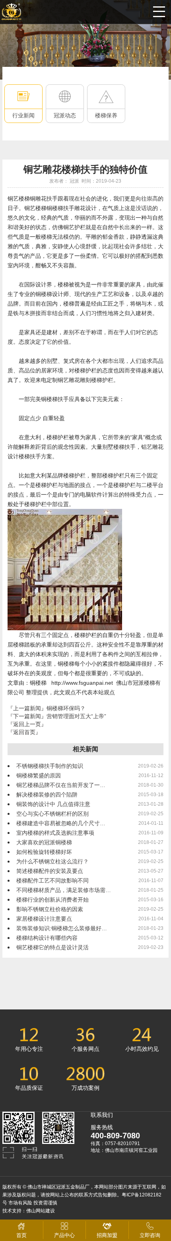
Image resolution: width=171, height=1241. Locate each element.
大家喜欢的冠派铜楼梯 (44, 842)
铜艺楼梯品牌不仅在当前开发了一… (60, 785)
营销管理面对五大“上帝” (76, 716)
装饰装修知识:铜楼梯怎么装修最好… (61, 928)
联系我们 (102, 1115)
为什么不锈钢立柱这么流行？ (52, 861)
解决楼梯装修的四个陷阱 (47, 794)
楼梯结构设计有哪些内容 (47, 938)
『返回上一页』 (27, 724)
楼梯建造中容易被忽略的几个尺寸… (60, 823)
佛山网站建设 (40, 1211)
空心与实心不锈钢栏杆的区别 (52, 813)
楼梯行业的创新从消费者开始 (52, 899)
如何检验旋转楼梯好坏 (44, 852)
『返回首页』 (24, 732)
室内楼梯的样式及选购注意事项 (55, 833)
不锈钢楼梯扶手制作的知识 (49, 766)
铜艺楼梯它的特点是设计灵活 (52, 947)
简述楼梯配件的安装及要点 (49, 871)
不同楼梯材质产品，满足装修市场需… (63, 890)
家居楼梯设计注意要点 (44, 919)
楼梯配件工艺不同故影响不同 (52, 880)
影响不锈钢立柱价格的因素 (49, 909)
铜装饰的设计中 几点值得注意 (53, 804)
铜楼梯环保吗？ (66, 708)
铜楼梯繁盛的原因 (38, 775)
